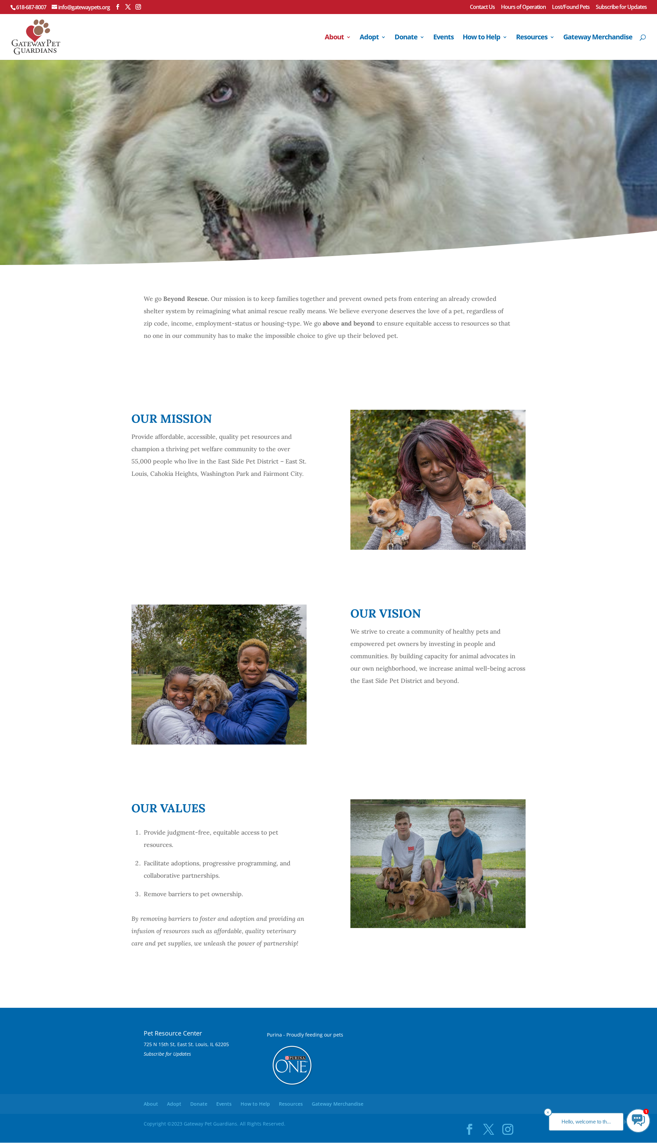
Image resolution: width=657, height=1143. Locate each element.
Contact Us (482, 7)
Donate (406, 38)
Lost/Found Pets (571, 7)
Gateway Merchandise (597, 38)
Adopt (369, 38)
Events (443, 38)
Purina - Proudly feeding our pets (305, 1034)
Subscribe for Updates (621, 7)
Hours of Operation (523, 7)
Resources (532, 38)
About (334, 38)
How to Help (481, 38)
